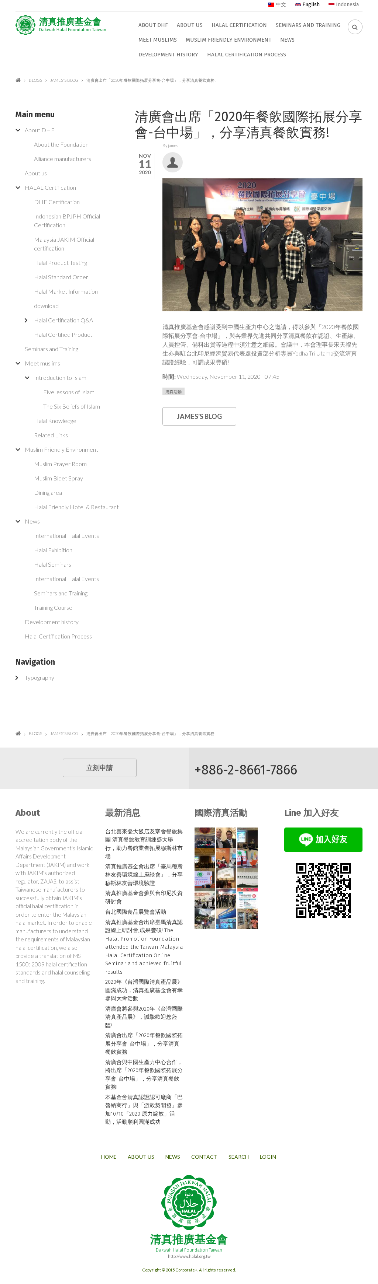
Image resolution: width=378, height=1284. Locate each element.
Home (18, 80)
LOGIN (268, 1156)
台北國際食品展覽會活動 (135, 912)
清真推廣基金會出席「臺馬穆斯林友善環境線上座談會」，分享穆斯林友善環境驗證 (144, 874)
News (287, 39)
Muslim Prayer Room (60, 463)
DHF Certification (57, 201)
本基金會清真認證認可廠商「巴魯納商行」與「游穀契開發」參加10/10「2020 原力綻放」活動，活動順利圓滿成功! (144, 1110)
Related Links (51, 434)
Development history (168, 54)
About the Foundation (61, 144)
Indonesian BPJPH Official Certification (67, 220)
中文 (280, 4)
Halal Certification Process (246, 54)
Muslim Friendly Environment (228, 39)
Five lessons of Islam (68, 391)
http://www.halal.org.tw (189, 1256)
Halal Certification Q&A (63, 319)
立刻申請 (99, 768)
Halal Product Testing (60, 262)
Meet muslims (157, 39)
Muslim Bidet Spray (58, 478)
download (46, 305)
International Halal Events (66, 535)
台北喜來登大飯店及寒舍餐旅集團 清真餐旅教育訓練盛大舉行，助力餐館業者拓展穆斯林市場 (144, 844)
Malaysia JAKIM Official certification (64, 244)
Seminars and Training (308, 25)
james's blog (64, 80)
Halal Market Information (66, 291)
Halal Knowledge (55, 420)
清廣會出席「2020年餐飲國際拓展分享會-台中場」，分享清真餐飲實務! (144, 1043)
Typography (39, 677)
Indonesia (346, 4)
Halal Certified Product (63, 334)
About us (190, 25)
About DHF (153, 25)
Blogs (35, 80)
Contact (204, 1156)
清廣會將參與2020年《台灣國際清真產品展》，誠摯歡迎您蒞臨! (144, 1017)
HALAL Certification (239, 25)
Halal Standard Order (61, 276)
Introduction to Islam (60, 377)
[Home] (25, 25)
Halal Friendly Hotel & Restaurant (76, 506)
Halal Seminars (52, 564)
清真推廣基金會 (70, 22)
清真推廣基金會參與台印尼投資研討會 (144, 897)
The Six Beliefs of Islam (71, 406)
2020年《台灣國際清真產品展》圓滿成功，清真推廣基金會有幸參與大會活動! (144, 990)
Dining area (48, 492)
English (310, 4)
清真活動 (173, 391)
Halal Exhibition (53, 549)
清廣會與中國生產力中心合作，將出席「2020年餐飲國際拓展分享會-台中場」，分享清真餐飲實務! (144, 1075)
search (238, 1156)
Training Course (53, 607)
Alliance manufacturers (62, 158)
